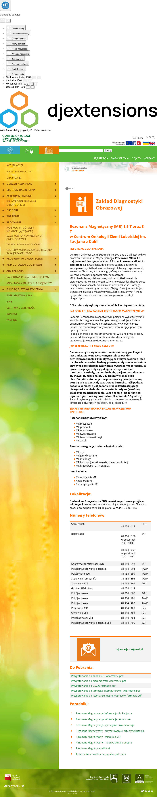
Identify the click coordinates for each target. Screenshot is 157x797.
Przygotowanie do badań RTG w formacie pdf (97, 676)
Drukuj (70, 188)
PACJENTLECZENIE (29, 150)
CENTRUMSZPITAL (49, 150)
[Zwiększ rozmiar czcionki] (30, 80)
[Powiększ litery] (153, 137)
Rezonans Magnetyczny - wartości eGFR (98, 736)
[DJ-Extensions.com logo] (78, 127)
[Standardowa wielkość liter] (150, 137)
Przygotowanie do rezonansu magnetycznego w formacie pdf (106, 695)
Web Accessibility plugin (13, 130)
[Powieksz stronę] (39, 77)
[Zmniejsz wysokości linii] (31, 83)
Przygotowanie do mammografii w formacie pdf (98, 681)
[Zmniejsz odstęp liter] (28, 87)
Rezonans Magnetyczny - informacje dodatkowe (103, 719)
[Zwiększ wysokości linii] (35, 83)
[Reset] (2, 21)
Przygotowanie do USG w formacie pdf (93, 685)
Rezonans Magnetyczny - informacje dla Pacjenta (104, 713)
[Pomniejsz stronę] (34, 77)
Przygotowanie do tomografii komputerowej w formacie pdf (105, 690)
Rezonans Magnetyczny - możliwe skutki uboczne (104, 742)
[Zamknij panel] (8, 21)
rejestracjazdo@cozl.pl (129, 649)
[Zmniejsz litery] (147, 138)
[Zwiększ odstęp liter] (32, 87)
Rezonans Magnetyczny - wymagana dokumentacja (105, 725)
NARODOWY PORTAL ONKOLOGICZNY (27, 277)
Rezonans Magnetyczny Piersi (93, 748)
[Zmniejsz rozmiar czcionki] (25, 80)
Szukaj (108, 150)
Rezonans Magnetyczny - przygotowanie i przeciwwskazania (110, 731)
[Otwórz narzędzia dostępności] (5, 5)
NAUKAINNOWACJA (9, 150)
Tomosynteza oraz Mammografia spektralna (101, 754)
